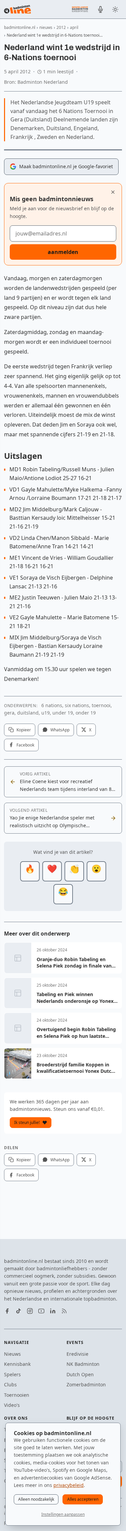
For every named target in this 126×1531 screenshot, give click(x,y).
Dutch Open (80, 1374)
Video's (12, 1405)
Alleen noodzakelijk (36, 1499)
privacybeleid (68, 1485)
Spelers (12, 1374)
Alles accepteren (82, 1499)
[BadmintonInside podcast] (100, 9)
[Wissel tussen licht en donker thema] (115, 9)
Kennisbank (17, 1364)
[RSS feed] (64, 1311)
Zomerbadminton (86, 1384)
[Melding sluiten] (113, 192)
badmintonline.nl (19, 27)
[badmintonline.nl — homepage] (17, 9)
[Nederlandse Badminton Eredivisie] (80, 9)
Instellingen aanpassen (63, 1514)
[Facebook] (7, 1311)
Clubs (10, 1384)
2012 (61, 27)
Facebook (25, 745)
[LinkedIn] (53, 1311)
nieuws (45, 27)
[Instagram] (30, 1311)
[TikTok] (18, 1311)
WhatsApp (60, 730)
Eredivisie (77, 1354)
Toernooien (16, 1395)
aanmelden (63, 252)
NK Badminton (83, 1364)
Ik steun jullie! (27, 1122)
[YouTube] (41, 1311)
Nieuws (12, 1354)
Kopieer (23, 730)
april (74, 27)
